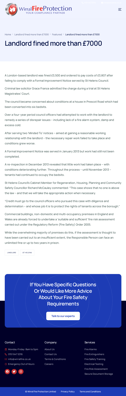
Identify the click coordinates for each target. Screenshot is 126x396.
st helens (27, 252)
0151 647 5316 (90, 3)
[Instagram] (21, 371)
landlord (11, 252)
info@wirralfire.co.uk (112, 3)
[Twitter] (14, 371)
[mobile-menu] (114, 9)
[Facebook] (7, 371)
